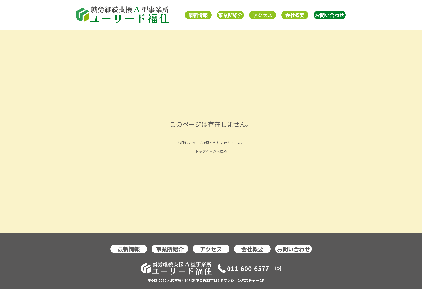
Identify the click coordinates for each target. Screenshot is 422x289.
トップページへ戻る (211, 151)
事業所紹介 (230, 14)
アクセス (262, 14)
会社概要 (295, 14)
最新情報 (198, 14)
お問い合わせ (329, 14)
